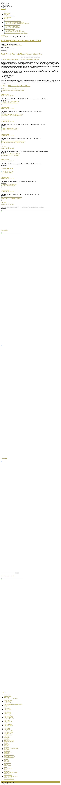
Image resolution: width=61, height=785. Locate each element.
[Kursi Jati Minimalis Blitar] (7, 171)
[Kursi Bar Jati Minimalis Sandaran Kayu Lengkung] (16, 23)
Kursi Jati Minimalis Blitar (7, 172)
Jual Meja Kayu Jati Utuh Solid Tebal (9, 103)
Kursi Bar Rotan (7, 709)
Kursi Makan (7, 720)
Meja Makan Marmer (17, 45)
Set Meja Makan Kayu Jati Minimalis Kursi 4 (11, 115)
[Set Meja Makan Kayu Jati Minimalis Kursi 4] (12, 114)
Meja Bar (6, 743)
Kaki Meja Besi (7, 701)
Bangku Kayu (7, 694)
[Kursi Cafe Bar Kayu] (9, 29)
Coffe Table (6, 697)
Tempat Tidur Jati (8, 775)
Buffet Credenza (7, 696)
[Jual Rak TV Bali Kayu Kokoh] (9, 184)
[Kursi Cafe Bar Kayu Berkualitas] (12, 30)
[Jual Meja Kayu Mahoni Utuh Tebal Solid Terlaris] (13, 141)
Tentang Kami (7, 13)
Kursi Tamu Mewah (8, 732)
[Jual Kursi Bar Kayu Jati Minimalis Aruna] (14, 31)
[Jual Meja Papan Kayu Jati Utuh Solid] (10, 153)
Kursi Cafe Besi (7, 712)
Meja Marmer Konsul (9, 757)
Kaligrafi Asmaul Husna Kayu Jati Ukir (13, 704)
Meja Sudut (6, 760)
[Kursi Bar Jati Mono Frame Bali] (12, 27)
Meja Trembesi (7, 763)
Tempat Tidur (7, 773)
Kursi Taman (7, 729)
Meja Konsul (7, 751)
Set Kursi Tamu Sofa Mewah (10, 772)
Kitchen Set (6, 705)
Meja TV (6, 764)
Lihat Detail (3, 100)
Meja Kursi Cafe (7, 752)
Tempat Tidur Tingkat (9, 779)
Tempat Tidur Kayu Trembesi (10, 776)
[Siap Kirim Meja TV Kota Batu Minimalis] (11, 197)
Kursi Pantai (6, 723)
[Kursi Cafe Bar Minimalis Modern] (12, 21)
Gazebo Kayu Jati (8, 700)
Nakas (5, 767)
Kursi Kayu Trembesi (9, 719)
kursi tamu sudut (7, 733)
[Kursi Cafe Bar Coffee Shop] (11, 26)
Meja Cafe (6, 745)
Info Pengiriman (7, 17)
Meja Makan (8, 37)
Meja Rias (6, 759)
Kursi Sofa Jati (7, 728)
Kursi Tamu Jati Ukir (8, 731)
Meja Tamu (6, 761)
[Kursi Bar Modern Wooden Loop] (12, 25)
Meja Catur (6, 747)
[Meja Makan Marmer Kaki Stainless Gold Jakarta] (13, 88)
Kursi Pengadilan (8, 724)
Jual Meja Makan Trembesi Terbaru (9, 129)
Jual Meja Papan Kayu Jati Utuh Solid (10, 155)
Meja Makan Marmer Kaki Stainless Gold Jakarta (12, 90)
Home (5, 11)
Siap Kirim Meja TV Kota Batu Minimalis (10, 198)
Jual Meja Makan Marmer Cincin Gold (21, 40)
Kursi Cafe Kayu (8, 714)
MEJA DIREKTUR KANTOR (11, 748)
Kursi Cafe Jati (7, 713)
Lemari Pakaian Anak (9, 741)
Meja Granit (6, 749)
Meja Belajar (7, 744)
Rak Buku (6, 769)
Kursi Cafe (6, 710)
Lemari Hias (6, 739)
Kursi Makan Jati (8, 721)
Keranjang (3, 9)
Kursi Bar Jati (7, 708)
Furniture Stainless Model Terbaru (12, 698)
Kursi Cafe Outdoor (8, 716)
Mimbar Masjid (7, 765)
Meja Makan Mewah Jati (9, 756)
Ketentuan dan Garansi (9, 15)
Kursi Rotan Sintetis (8, 725)
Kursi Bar (6, 706)
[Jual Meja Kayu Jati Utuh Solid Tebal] (10, 101)
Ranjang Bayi (7, 771)
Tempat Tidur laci (8, 777)
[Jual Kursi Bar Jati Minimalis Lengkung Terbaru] (15, 33)
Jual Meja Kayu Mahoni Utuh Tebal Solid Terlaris (12, 142)
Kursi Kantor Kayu (8, 717)
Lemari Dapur (7, 737)
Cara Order (6, 14)
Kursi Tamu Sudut (8, 735)
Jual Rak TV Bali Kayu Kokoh (8, 185)
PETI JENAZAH (8, 768)
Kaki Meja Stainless (8, 702)
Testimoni (6, 18)
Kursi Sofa (6, 727)
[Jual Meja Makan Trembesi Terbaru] (9, 128)
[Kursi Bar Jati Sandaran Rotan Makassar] (14, 22)
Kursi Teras (6, 736)
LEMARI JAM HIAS (9, 740)
